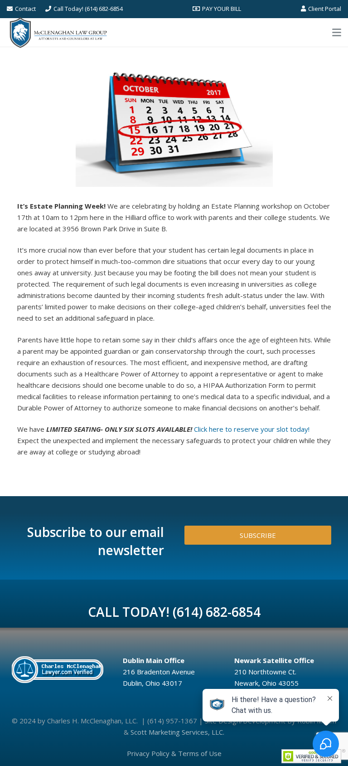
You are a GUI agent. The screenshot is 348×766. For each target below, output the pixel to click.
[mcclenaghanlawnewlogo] (58, 33)
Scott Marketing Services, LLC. (177, 732)
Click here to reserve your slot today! (251, 429)
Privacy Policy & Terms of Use (174, 753)
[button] (337, 32)
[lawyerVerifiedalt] (59, 669)
